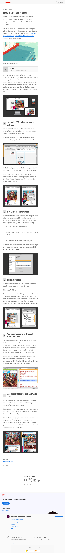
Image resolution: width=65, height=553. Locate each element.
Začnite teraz (39, 543)
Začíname (13, 524)
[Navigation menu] (2, 2)
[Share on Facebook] (25, 481)
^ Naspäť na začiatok (59, 516)
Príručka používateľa (15, 526)
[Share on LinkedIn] (35, 481)
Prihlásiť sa (60, 2)
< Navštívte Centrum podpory (17, 519)
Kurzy (12, 528)
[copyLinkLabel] (39, 481)
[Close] (51, 547)
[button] (54, 2)
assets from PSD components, (24, 36)
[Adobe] (8, 2)
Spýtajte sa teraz (14, 543)
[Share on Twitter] (30, 481)
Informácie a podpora (15, 522)
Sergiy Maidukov (8, 461)
